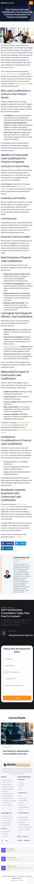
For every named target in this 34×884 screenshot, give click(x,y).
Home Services (22, 793)
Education (26, 840)
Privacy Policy (13, 880)
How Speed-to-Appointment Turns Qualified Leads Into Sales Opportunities (16, 754)
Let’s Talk (18, 537)
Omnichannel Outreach (12, 346)
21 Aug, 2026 (7, 747)
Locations (4, 828)
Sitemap (21, 880)
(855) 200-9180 (11, 851)
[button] (7, 543)
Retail (19, 836)
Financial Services (23, 813)
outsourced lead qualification (10, 74)
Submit (17, 698)
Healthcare (21, 779)
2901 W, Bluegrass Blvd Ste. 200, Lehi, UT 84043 (19, 868)
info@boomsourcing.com (21, 635)
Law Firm (25, 836)
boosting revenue (21, 84)
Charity (19, 840)
